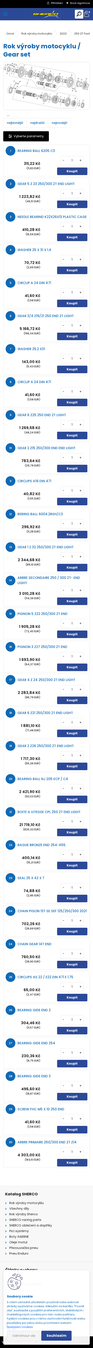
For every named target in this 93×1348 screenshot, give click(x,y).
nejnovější (59, 123)
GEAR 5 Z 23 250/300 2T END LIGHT (46, 184)
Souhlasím (56, 1335)
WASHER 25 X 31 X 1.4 (34, 250)
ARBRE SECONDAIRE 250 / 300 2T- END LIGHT (49, 580)
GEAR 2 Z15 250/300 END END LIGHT (46, 448)
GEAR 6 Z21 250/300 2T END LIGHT (45, 713)
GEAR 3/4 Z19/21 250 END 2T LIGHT (46, 316)
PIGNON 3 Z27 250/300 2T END (42, 647)
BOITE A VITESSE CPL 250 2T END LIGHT (49, 812)
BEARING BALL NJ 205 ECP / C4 (43, 779)
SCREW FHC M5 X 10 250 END (41, 1109)
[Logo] (46, 14)
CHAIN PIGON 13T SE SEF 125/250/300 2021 (52, 911)
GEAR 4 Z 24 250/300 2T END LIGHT (46, 680)
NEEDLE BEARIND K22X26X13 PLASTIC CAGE (52, 217)
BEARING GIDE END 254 (36, 1043)
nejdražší (37, 123)
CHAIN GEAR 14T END (34, 944)
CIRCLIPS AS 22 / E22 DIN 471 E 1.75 (45, 977)
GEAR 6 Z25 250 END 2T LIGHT (42, 415)
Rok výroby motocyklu (36, 34)
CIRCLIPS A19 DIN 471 (34, 481)
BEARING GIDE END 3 (34, 1076)
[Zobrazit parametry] (26, 136)
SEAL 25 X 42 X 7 (31, 878)
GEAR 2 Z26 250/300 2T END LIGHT (46, 746)
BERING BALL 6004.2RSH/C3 (40, 514)
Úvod (10, 34)
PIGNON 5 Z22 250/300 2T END (42, 614)
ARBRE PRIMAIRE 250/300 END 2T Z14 (47, 1142)
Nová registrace (80, 3)
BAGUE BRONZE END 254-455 (42, 845)
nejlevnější (15, 123)
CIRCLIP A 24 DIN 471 (34, 283)
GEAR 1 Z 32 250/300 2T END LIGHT (46, 547)
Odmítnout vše (23, 1336)
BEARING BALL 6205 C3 (36, 151)
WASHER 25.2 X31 (31, 349)
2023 (63, 34)
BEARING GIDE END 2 (34, 1010)
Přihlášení (57, 3)
